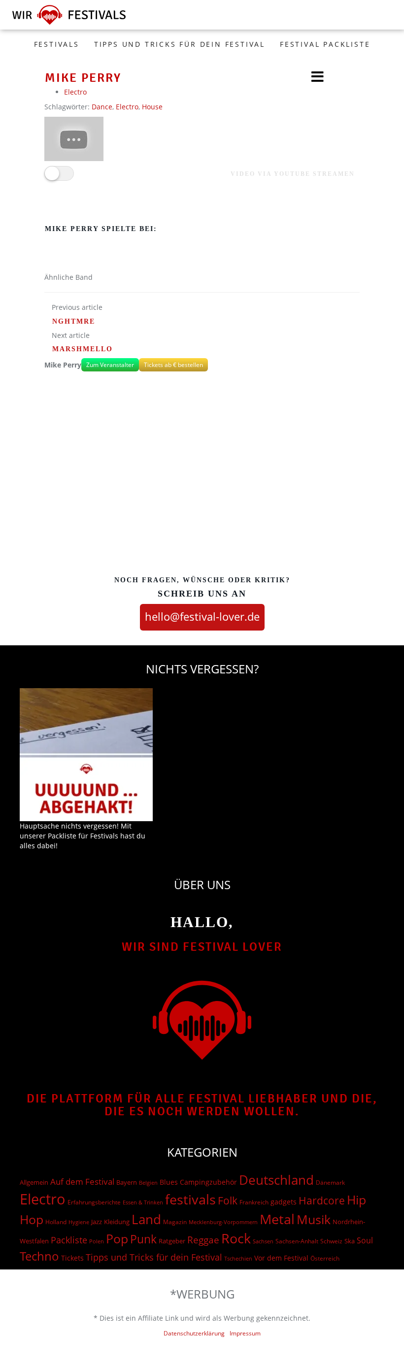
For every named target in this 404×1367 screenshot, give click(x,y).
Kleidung (117, 1221)
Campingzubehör (208, 1182)
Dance (102, 106)
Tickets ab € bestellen (173, 365)
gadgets (283, 1201)
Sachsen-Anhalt (296, 1241)
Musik (314, 1219)
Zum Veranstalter (110, 365)
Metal (277, 1219)
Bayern (126, 1182)
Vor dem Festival (281, 1258)
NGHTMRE (73, 321)
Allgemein (34, 1182)
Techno (39, 1256)
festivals (190, 1199)
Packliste (69, 1240)
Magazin (175, 1222)
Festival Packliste (325, 44)
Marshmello (82, 349)
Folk (227, 1200)
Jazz (96, 1221)
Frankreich (254, 1202)
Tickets (72, 1258)
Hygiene (78, 1222)
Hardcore (322, 1200)
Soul (365, 1240)
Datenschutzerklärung (194, 1333)
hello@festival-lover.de (202, 616)
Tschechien (238, 1258)
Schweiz (331, 1241)
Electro (75, 92)
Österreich (324, 1258)
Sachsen (263, 1241)
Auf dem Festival (82, 1181)
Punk (143, 1239)
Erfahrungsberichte (94, 1202)
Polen (96, 1241)
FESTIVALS (56, 44)
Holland (56, 1222)
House (152, 106)
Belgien (148, 1182)
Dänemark (330, 1182)
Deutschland (276, 1180)
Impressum (245, 1333)
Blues (169, 1182)
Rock (236, 1238)
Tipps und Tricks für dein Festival (179, 44)
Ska (349, 1240)
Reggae (203, 1240)
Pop (117, 1239)
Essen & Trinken (143, 1202)
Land (146, 1219)
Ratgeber (172, 1240)
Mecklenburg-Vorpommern (223, 1222)
